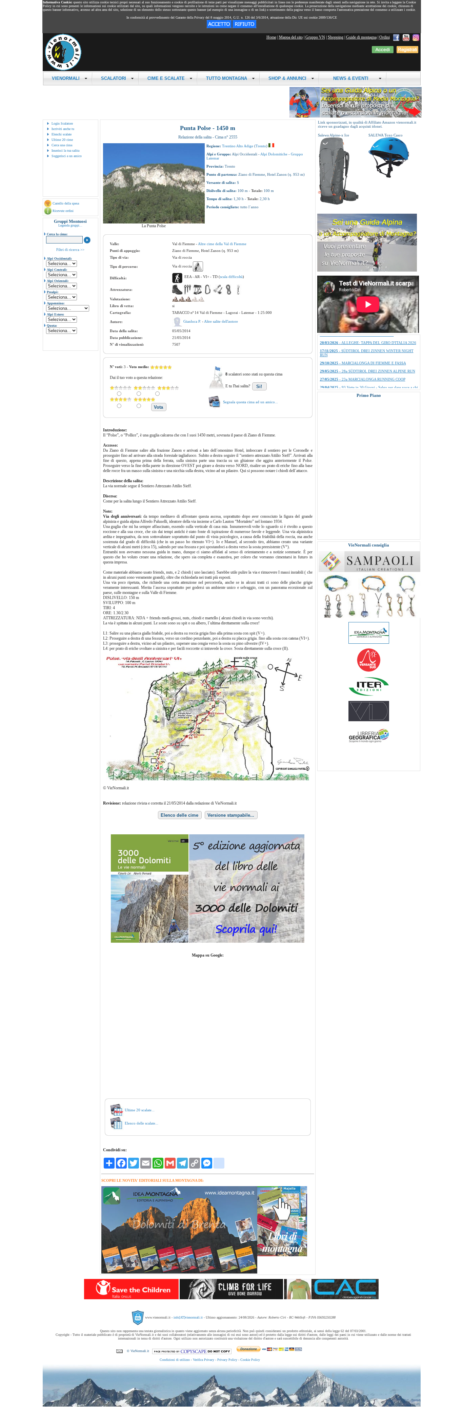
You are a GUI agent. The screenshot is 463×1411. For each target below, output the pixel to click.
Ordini (384, 37)
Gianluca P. (192, 321)
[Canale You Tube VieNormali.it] (406, 37)
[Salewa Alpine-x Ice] (338, 203)
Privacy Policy (227, 1360)
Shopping (335, 37)
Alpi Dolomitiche (273, 154)
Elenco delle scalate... (141, 1123)
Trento (261, 146)
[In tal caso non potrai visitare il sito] (244, 27)
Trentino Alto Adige (237, 146)
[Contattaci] (119, 1351)
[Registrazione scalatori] (407, 51)
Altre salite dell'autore (221, 321)
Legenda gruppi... (70, 225)
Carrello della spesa (66, 203)
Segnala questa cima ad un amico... (250, 402)
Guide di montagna (361, 37)
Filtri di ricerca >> (70, 250)
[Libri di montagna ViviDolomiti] (368, 720)
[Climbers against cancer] (331, 1298)
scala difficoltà (231, 277)
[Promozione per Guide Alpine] (355, 116)
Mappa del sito (291, 37)
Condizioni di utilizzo (175, 1360)
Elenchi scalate (62, 134)
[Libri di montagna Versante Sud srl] (368, 671)
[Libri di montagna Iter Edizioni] (368, 695)
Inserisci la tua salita (65, 150)
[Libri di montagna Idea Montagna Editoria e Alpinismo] (368, 642)
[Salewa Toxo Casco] (388, 176)
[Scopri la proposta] (367, 270)
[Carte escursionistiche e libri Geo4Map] (368, 744)
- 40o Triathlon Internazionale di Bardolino (363, 345)
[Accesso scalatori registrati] (383, 51)
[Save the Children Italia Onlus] (131, 1298)
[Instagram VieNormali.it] (415, 37)
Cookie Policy (250, 1360)
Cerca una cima (62, 145)
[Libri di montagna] (282, 1255)
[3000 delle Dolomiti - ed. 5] (207, 941)
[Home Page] (63, 69)
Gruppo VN (315, 37)
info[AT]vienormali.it (188, 1317)
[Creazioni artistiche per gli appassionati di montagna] (369, 617)
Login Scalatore (62, 123)
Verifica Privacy (203, 1360)
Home (271, 37)
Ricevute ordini (63, 211)
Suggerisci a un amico (67, 156)
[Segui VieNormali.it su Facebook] (396, 37)
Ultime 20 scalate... (140, 1110)
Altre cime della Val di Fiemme (222, 244)
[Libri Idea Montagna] (179, 1272)
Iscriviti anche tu (63, 129)
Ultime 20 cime (62, 140)
